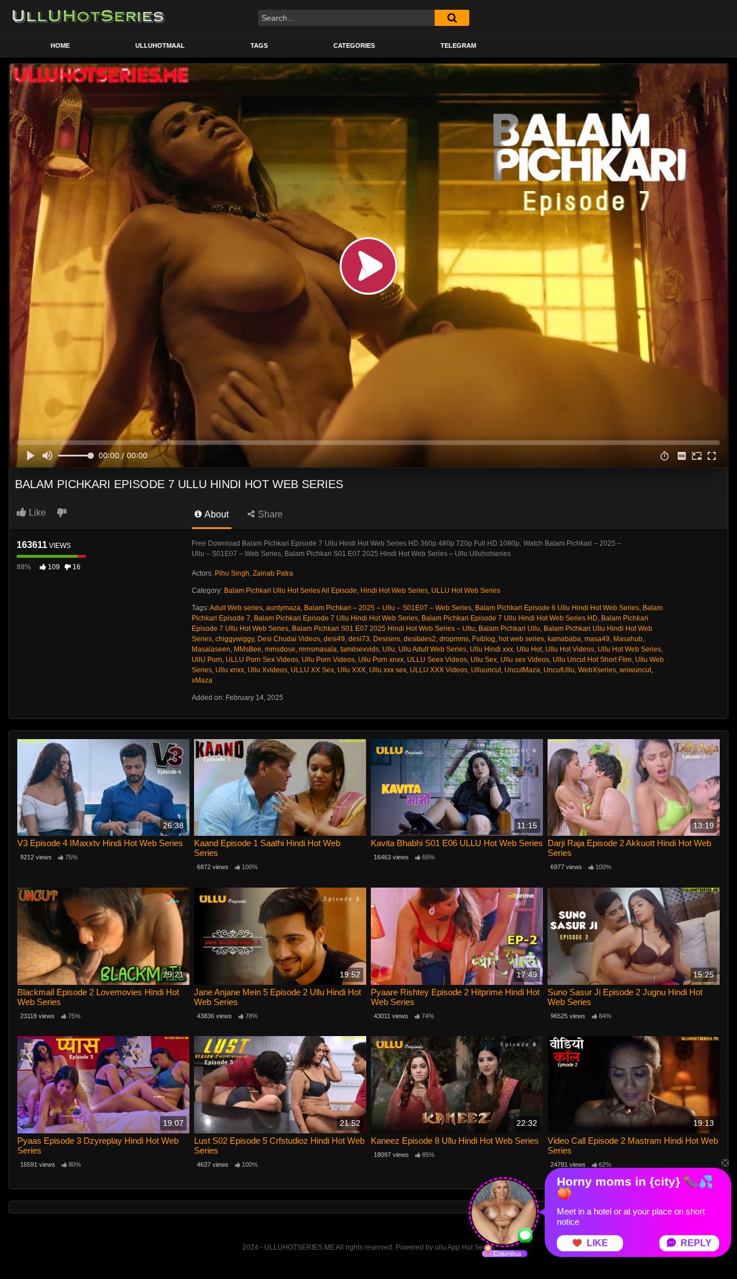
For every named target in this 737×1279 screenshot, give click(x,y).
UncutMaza (522, 670)
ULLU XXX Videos (439, 670)
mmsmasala (318, 649)
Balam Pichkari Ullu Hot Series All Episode (290, 591)
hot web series (521, 639)
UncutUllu (559, 670)
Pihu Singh (232, 573)
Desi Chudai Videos (288, 639)
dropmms (454, 639)
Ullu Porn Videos (328, 660)
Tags (259, 45)
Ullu (388, 649)
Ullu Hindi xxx (491, 649)
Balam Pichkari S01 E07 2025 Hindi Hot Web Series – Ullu (383, 629)
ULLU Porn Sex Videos (262, 660)
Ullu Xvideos (267, 670)
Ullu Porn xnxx (381, 660)
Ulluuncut (486, 670)
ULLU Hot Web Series (465, 591)
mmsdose (280, 649)
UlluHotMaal (160, 45)
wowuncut (635, 670)
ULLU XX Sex (312, 670)
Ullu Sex (483, 660)
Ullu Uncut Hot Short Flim (592, 660)
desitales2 (420, 639)
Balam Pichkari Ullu (509, 629)
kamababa (564, 639)
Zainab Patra (273, 573)
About (216, 514)
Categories (354, 45)
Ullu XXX (351, 670)
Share (269, 514)
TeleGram (458, 45)
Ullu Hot (529, 649)
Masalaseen (211, 649)
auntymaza (283, 608)
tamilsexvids (359, 649)
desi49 (334, 639)
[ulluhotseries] (88, 17)
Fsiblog (483, 639)
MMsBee (247, 649)
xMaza (202, 680)
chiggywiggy (234, 639)
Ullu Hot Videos (569, 649)
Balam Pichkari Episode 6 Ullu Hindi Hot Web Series (557, 608)
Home (60, 45)
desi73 (359, 639)
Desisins (386, 639)
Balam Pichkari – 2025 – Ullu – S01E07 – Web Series (388, 608)
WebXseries (597, 670)
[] (452, 18)
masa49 (597, 639)
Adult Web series (236, 608)
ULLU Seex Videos (437, 660)
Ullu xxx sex (388, 670)
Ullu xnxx (229, 670)
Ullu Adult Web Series (432, 649)
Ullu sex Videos (524, 660)
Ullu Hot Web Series (629, 649)
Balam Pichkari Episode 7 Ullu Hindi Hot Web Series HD (509, 618)
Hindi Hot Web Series (394, 591)
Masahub (628, 639)
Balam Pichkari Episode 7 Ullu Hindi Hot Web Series (336, 618)
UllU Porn (207, 660)
